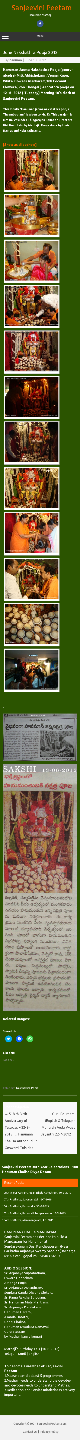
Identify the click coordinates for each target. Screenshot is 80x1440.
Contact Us (30, 1431)
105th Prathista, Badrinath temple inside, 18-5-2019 (34, 1213)
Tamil (21, 1353)
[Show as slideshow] (20, 145)
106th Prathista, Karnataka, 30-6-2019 (25, 1206)
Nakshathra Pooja (27, 1087)
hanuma (15, 60)
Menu (40, 36)
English (34, 1353)
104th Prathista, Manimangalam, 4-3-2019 (28, 1220)
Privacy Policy (49, 1431)
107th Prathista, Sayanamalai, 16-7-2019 (27, 1199)
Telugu (9, 1353)
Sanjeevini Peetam (42, 7)
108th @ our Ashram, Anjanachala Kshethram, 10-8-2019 (36, 1192)
